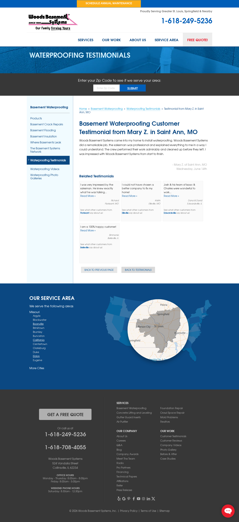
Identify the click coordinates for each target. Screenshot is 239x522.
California (38, 340)
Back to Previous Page (99, 270)
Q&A (119, 445)
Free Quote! (197, 39)
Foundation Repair (171, 408)
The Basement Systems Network (45, 150)
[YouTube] (138, 499)
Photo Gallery (168, 449)
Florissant (84, 212)
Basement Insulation (43, 136)
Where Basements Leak (45, 142)
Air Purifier (122, 421)
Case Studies (167, 458)
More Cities (36, 368)
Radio (120, 463)
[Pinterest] (129, 499)
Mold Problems (169, 417)
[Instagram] (143, 499)
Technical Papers (127, 476)
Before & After (168, 454)
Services (85, 39)
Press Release (124, 490)
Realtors (165, 421)
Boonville (38, 324)
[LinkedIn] (148, 499)
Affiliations (122, 481)
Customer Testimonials (173, 436)
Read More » (88, 196)
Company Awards (127, 454)
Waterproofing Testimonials (48, 160)
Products (36, 118)
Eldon (36, 356)
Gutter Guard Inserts (128, 417)
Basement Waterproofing (49, 106)
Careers (121, 440)
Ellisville (125, 212)
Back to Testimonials (138, 270)
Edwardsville (170, 212)
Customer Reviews (171, 440)
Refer (120, 485)
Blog (119, 449)
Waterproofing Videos (44, 169)
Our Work (111, 39)
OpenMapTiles (155, 359)
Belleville (84, 247)
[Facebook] (134, 499)
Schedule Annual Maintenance (109, 3)
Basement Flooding (43, 130)
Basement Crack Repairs (46, 124)
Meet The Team (126, 458)
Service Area (166, 39)
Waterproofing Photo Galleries (44, 176)
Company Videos (170, 445)
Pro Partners (123, 467)
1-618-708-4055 (65, 446)
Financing (122, 472)
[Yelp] (119, 499)
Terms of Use (148, 511)
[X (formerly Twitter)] (153, 499)
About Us (137, 39)
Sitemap (164, 511)
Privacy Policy (129, 511)
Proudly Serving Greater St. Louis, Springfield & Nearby (176, 11)
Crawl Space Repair (172, 412)
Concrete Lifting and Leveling (134, 412)
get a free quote (65, 414)
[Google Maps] (124, 499)
